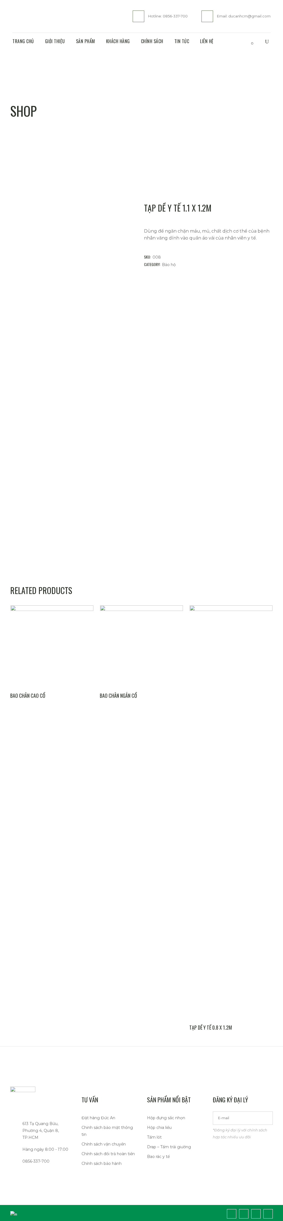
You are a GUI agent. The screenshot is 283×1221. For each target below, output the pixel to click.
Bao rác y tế (158, 1156)
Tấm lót (154, 1137)
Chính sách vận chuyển (104, 1144)
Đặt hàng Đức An (98, 1117)
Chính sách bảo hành (102, 1163)
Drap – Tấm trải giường (169, 1146)
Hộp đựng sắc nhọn (166, 1117)
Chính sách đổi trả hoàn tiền (108, 1153)
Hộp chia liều (159, 1127)
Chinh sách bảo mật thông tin (107, 1131)
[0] (247, 41)
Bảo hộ (169, 264)
